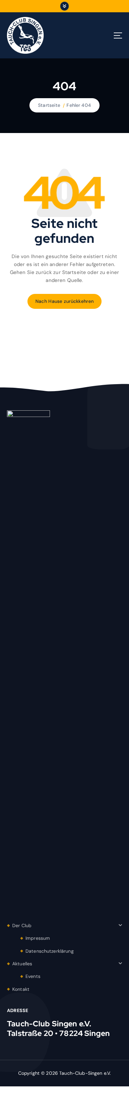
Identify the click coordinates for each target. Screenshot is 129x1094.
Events (32, 976)
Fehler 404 (78, 105)
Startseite (49, 105)
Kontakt (20, 989)
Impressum (37, 938)
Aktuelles (22, 964)
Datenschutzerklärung (49, 951)
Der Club (21, 925)
